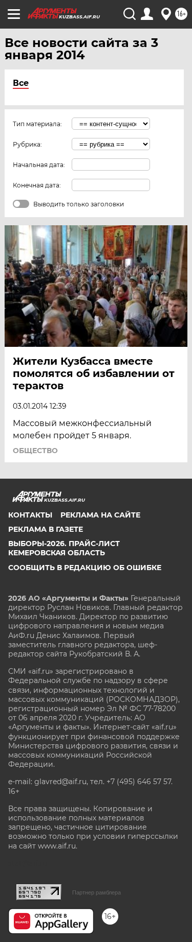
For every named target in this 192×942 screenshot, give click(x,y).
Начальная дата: (39, 165)
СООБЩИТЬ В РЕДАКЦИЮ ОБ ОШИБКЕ (84, 567)
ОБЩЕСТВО (35, 450)
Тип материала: (37, 124)
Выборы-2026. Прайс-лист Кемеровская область (64, 548)
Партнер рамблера (96, 892)
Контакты (30, 515)
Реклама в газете (45, 529)
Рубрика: (27, 144)
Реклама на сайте (100, 515)
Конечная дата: (37, 185)
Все (21, 83)
